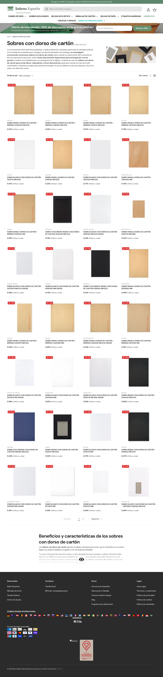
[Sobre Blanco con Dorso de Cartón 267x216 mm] (62, 481)
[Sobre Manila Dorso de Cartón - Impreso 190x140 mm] (24, 209)
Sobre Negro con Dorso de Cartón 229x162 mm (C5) (137, 451)
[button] (154, 9)
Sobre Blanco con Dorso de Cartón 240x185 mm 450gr (24, 505)
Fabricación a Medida (100, 591)
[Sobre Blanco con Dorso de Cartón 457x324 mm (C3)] (100, 155)
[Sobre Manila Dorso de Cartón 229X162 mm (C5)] (62, 155)
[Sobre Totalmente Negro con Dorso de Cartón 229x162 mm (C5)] (100, 264)
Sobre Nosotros (13, 586)
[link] (66, 519)
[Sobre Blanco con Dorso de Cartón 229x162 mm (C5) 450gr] (100, 209)
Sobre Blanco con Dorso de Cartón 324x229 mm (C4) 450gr (24, 287)
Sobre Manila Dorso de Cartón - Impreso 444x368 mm (60, 342)
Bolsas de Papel (108, 16)
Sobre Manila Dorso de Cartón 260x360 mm (135, 287)
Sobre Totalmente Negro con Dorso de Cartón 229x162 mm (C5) (100, 287)
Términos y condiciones (146, 591)
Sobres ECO (149, 16)
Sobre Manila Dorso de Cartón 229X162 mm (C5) (59, 178)
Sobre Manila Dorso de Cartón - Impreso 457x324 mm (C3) (136, 124)
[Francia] (75, 615)
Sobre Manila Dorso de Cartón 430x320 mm (135, 178)
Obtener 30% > (142, 28)
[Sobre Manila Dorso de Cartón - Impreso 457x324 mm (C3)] (138, 100)
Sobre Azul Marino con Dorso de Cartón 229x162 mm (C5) (22, 451)
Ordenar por (12, 75)
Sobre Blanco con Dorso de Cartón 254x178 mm (100, 505)
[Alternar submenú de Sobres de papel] (25, 16)
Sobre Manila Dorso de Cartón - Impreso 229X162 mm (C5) (60, 124)
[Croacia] (35, 615)
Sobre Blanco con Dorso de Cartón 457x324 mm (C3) (100, 178)
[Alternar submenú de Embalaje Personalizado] (104, 20)
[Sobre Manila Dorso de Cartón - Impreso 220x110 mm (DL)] (24, 318)
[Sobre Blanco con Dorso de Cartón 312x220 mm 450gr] (24, 373)
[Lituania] (111, 615)
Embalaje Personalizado (91, 21)
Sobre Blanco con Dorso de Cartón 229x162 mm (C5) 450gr (100, 233)
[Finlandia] (71, 615)
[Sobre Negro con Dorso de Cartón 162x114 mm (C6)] (62, 427)
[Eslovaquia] (48, 615)
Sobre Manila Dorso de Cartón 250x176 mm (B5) (135, 233)
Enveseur (59, 669)
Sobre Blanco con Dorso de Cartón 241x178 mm (100, 451)
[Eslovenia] (53, 615)
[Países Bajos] (124, 615)
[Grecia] (80, 615)
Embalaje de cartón (85, 16)
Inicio (8, 36)
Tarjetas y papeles (67, 21)
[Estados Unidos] (62, 615)
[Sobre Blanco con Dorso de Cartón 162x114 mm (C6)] (24, 155)
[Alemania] (8, 615)
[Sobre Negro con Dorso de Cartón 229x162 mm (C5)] (138, 427)
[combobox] (92, 8)
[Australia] (13, 615)
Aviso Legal (141, 586)
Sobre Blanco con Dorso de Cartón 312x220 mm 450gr (24, 396)
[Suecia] (151, 615)
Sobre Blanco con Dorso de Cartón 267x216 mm (62, 505)
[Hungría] (84, 615)
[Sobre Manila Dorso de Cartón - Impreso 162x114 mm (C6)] (100, 100)
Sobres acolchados (39, 16)
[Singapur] (147, 615)
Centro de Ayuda (14, 600)
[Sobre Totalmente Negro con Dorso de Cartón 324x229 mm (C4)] (62, 209)
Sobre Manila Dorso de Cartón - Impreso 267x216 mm (136, 342)
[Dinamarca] (39, 615)
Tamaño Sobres (13, 595)
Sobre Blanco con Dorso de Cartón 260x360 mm (62, 396)
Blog (93, 600)
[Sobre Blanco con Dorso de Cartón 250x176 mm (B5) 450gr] (100, 373)
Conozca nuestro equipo (101, 595)
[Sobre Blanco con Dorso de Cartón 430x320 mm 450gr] (62, 264)
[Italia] (102, 615)
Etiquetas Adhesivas (131, 16)
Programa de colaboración (102, 604)
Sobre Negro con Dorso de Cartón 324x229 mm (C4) (137, 396)
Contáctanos (50, 586)
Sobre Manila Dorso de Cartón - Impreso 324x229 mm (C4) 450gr (98, 342)
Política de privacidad (145, 595)
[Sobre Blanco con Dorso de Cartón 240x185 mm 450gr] (24, 481)
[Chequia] (30, 615)
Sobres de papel (16, 16)
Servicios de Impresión (100, 586)
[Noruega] (115, 615)
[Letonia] (106, 615)
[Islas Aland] (98, 615)
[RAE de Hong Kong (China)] (138, 615)
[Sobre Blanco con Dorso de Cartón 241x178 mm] (100, 427)
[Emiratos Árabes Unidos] (44, 615)
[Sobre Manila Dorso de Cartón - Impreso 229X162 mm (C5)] (62, 100)
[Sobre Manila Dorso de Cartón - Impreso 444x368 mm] (62, 318)
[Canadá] (26, 615)
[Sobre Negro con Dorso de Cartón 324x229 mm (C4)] (138, 373)
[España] (57, 615)
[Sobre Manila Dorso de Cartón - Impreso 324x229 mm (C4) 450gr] (100, 318)
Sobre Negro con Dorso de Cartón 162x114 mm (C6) (61, 451)
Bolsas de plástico (60, 16)
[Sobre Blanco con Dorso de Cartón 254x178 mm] (100, 481)
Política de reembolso (145, 604)
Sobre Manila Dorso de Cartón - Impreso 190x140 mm (22, 233)
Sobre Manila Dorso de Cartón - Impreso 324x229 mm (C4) (22, 124)
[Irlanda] (93, 615)
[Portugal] (133, 615)
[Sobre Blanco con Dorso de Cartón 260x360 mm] (62, 373)
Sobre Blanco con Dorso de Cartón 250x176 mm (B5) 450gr (100, 396)
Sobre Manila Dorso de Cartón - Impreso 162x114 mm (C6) (98, 124)
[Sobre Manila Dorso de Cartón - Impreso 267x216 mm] (138, 318)
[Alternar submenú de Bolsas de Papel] (117, 16)
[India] (89, 615)
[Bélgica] (22, 615)
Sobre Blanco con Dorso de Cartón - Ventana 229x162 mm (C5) (138, 505)
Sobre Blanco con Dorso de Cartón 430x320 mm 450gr (62, 287)
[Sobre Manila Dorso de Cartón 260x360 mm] (138, 264)
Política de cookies (144, 600)
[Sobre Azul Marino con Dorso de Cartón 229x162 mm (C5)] (24, 427)
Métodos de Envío (14, 591)
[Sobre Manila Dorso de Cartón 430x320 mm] (138, 155)
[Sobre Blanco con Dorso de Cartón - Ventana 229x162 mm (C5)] (138, 481)
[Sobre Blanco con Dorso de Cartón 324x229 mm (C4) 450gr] (24, 264)
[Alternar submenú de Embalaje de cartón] (97, 16)
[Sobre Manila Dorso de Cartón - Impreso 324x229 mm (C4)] (24, 100)
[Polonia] (129, 615)
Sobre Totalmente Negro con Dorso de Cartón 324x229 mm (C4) (62, 233)
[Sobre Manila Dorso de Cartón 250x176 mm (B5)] (138, 209)
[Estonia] (66, 615)
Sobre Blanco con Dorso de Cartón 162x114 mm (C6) (24, 178)
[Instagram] (78, 622)
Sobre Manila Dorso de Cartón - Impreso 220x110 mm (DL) (22, 342)
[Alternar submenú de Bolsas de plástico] (72, 16)
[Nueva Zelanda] (120, 615)
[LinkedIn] (80, 622)
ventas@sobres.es (60, 591)
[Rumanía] (142, 615)
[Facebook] (75, 622)
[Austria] (17, 615)
